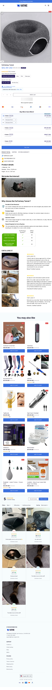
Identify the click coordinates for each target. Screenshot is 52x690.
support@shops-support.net (12, 637)
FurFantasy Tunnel (14, 541)
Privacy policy (9, 658)
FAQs (7, 649)
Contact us (8, 644)
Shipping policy (9, 664)
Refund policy (9, 669)
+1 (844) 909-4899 (10, 635)
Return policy (9, 666)
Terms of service (10, 661)
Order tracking (9, 647)
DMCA (7, 652)
